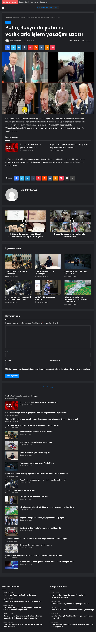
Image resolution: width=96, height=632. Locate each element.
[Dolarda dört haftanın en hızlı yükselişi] (11, 548)
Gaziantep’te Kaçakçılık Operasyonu (36, 442)
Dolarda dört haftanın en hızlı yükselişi (36, 545)
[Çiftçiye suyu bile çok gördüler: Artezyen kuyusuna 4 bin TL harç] (78, 287)
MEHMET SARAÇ (15, 41)
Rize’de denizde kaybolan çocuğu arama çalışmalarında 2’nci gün (33, 555)
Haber (17, 17)
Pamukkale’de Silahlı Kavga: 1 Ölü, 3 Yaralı (77, 272)
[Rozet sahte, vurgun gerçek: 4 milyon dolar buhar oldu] (18, 287)
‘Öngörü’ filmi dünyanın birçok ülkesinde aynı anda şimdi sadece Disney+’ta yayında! (41, 419)
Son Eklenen (48, 387)
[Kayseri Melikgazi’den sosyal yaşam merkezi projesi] (11, 520)
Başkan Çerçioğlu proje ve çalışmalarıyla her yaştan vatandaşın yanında (45, 2)
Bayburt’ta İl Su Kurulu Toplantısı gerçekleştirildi (40, 528)
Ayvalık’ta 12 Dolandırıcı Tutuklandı (20, 490)
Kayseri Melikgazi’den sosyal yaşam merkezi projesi (42, 517)
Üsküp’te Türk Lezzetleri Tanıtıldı (45, 298)
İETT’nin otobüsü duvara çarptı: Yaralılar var (39, 402)
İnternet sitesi (55, 360)
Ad (7, 351)
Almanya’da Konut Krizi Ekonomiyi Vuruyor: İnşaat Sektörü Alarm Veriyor (36, 538)
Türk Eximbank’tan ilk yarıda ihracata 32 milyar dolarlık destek (32, 425)
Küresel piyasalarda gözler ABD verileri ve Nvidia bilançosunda (47, 562)
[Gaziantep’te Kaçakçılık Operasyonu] (11, 445)
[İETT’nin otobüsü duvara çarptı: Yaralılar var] (12, 147)
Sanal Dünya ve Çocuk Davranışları (44, 272)
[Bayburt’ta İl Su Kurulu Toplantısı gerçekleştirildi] (11, 531)
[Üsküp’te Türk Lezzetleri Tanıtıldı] (48, 287)
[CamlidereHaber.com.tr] (48, 7)
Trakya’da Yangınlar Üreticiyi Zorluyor (21, 396)
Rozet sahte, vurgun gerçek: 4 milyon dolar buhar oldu (18, 298)
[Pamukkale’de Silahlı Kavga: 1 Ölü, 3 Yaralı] (78, 261)
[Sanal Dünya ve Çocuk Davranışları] (48, 261)
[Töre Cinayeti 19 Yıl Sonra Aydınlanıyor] (18, 261)
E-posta (8, 360)
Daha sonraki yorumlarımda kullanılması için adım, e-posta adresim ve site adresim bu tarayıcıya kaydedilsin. (48, 369)
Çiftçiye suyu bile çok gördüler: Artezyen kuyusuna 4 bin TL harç (77, 299)
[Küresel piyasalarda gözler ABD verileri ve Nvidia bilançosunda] (11, 565)
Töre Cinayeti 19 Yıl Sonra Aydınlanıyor (16, 272)
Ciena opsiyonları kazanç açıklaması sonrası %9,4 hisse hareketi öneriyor (36, 473)
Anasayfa (10, 17)
